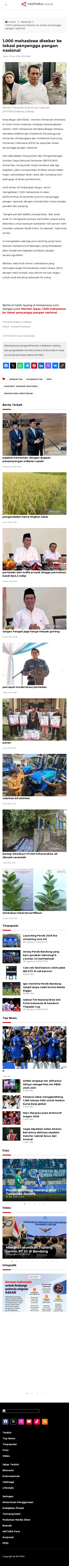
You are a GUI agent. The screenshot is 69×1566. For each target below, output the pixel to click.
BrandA (7, 1525)
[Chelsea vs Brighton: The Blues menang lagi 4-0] (34, 1047)
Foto (6, 1150)
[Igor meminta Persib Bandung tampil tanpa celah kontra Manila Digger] (11, 988)
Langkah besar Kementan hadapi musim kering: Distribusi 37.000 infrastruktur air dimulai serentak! (30, 854)
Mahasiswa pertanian (18, 393)
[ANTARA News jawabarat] (37, 4)
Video (7, 1207)
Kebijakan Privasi (13, 1508)
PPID (6, 1543)
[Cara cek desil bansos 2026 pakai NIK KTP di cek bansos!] (11, 972)
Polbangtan (34, 379)
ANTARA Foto (11, 1531)
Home (12, 21)
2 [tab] (29, 1203)
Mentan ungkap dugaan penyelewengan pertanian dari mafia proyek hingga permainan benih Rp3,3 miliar (34, 572)
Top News (10, 1018)
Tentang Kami (11, 1513)
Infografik (9, 1265)
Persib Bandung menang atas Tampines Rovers (31, 1192)
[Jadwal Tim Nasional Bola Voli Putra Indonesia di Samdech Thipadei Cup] (11, 1004)
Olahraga (8, 1482)
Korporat (8, 1537)
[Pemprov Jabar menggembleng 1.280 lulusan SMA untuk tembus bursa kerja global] (11, 1101)
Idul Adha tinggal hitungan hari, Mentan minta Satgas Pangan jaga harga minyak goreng (33, 629)
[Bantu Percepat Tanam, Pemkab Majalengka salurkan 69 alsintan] (34, 774)
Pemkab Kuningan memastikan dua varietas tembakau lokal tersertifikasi (33, 911)
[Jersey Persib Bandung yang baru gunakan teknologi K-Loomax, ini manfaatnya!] (11, 956)
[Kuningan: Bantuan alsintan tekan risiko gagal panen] (34, 719)
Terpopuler (11, 925)
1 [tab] (24, 1203)
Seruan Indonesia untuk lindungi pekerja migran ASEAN (33, 1381)
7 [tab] (42, 1261)
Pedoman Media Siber (16, 1519)
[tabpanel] (34, 1180)
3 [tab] (34, 1203)
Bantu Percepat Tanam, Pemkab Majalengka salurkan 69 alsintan (33, 796)
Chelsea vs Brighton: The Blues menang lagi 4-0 (34, 1069)
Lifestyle (8, 1487)
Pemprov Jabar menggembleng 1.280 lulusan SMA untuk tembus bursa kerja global (44, 1100)
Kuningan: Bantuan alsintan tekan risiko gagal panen (33, 741)
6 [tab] (37, 1261)
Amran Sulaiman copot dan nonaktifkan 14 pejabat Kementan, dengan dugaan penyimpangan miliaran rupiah (31, 458)
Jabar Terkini (11, 1464)
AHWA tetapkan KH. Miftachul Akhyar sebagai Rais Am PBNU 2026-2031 (42, 1084)
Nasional (26, 21)
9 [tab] (52, 1261)
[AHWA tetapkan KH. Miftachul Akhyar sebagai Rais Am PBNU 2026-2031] (11, 1085)
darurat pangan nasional (21, 386)
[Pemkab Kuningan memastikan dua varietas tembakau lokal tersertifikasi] (34, 889)
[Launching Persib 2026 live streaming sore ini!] (11, 940)
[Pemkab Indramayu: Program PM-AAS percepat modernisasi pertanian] (34, 663)
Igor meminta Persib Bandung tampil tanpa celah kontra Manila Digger (44, 987)
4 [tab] (39, 1203)
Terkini (7, 1432)
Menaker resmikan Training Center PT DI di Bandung (29, 1249)
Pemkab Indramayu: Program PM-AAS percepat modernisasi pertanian (28, 685)
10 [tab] (57, 1261)
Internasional (11, 1476)
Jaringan (8, 1496)
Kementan (15, 379)
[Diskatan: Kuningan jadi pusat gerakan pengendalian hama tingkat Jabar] (34, 493)
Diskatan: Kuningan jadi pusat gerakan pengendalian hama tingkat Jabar (29, 515)
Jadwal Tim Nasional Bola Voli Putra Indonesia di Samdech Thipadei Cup (41, 1003)
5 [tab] (44, 1203)
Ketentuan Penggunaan (18, 1502)
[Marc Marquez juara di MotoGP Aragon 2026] (11, 1117)
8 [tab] (47, 1261)
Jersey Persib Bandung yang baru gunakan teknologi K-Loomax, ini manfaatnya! (41, 955)
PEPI (49, 379)
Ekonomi (8, 1470)
